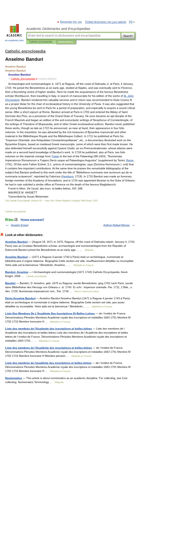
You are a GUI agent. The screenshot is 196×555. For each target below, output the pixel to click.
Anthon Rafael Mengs (116, 225)
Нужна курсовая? (32, 219)
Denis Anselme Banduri (20, 298)
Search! (128, 35)
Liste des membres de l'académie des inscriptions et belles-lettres (48, 362)
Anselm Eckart (19, 225)
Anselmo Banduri (16, 241)
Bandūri (10, 283)
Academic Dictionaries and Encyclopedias (58, 29)
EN (130, 22)
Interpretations (65, 41)
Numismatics (13, 378)
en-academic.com (14, 40)
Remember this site (71, 22)
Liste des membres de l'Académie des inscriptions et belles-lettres (48, 347)
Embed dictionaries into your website (105, 22)
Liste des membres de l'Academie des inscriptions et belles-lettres (48, 328)
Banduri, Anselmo (16, 272)
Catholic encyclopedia (40, 41)
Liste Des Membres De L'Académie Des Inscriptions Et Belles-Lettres (50, 313)
